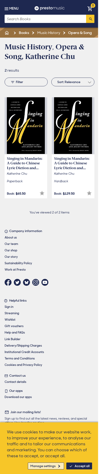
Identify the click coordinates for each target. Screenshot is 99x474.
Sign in (9, 307)
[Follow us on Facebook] (9, 282)
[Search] (90, 19)
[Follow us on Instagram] (36, 282)
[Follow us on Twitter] (18, 282)
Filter (19, 82)
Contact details (15, 382)
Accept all (82, 466)
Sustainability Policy (18, 263)
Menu (13, 8)
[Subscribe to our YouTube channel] (46, 282)
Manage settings (43, 466)
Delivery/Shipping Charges (23, 346)
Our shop (11, 250)
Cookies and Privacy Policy (23, 365)
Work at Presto (15, 270)
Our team (11, 244)
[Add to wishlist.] (42, 193)
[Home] (7, 32)
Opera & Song (79, 32)
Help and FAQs (15, 332)
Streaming (12, 313)
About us (11, 237)
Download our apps (18, 397)
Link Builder (12, 339)
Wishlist (10, 320)
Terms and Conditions (20, 358)
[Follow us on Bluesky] (27, 282)
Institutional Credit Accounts (24, 352)
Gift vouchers (14, 326)
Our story (11, 257)
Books (23, 32)
